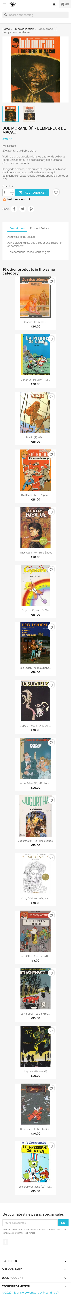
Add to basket (32, 192)
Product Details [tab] (40, 228)
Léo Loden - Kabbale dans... (35, 667)
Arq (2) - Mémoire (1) (35, 1071)
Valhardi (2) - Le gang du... (35, 1013)
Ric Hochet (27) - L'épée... (35, 495)
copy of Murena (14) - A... (35, 898)
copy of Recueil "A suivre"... (35, 725)
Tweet (22, 209)
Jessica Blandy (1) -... (35, 322)
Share (14, 209)
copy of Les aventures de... (35, 956)
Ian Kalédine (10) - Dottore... (35, 783)
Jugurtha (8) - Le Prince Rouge (35, 840)
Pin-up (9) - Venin (35, 437)
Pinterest (31, 209)
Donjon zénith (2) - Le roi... (35, 1129)
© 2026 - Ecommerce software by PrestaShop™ (30, 1292)
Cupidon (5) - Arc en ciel (35, 610)
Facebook (5, 1242)
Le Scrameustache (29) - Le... (35, 1186)
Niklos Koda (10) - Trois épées (35, 552)
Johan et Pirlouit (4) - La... (35, 379)
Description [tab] (17, 228)
